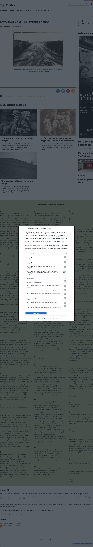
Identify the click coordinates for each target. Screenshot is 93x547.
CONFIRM (36, 313)
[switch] (64, 257)
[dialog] (46, 273)
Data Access (46, 318)
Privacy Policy (55, 318)
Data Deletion (38, 318)
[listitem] (46, 254)
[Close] (71, 228)
